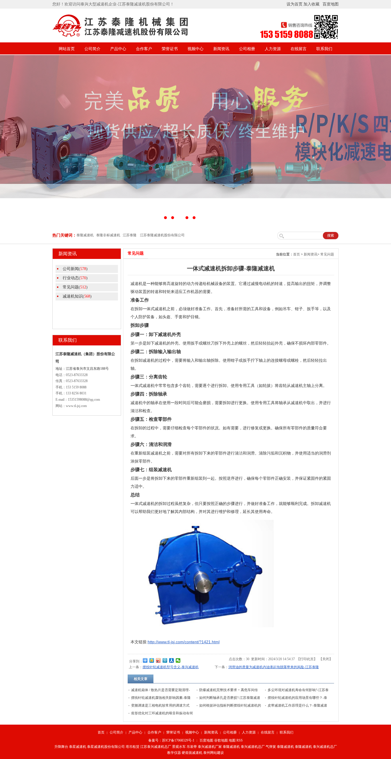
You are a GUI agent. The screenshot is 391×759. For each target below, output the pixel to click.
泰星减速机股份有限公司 (106, 747)
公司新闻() (75, 269)
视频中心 (195, 49)
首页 (296, 254)
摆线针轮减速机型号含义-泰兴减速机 (171, 667)
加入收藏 (311, 4)
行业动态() (75, 278)
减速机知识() (77, 296)
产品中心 (118, 49)
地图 (232, 740)
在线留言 (299, 49)
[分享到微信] (178, 660)
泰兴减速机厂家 (210, 747)
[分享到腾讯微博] (165, 660)
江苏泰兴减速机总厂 (155, 747)
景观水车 (179, 747)
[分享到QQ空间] (151, 660)
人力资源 (273, 49)
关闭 (325, 659)
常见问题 (327, 254)
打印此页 (307, 659)
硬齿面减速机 (192, 753)
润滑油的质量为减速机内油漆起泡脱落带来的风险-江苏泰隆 (273, 667)
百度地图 (331, 4)
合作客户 (144, 49)
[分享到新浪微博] (158, 660)
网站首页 (67, 49)
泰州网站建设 (213, 753)
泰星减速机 (77, 747)
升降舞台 (61, 747)
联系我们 (324, 49)
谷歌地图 (221, 740)
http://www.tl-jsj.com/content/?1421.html (184, 642)
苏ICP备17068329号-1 (178, 740)
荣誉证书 (170, 49)
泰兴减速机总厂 (253, 747)
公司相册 (247, 49)
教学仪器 (174, 753)
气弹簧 (271, 747)
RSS (239, 740)
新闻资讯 (221, 49)
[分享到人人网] (171, 660)
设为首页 (295, 4)
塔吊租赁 (132, 747)
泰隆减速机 (231, 747)
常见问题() (75, 287)
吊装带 (192, 747)
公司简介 (92, 49)
